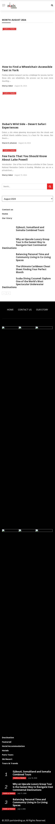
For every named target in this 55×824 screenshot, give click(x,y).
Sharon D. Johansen (9, 143)
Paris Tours (7, 754)
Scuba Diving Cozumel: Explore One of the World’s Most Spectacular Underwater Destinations (26, 283)
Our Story (7, 218)
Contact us (7, 209)
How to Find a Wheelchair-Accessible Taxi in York (27, 68)
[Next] (9, 293)
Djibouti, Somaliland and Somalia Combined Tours (30, 229)
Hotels (5, 750)
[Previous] (4, 293)
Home (5, 213)
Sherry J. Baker (7, 86)
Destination (8, 737)
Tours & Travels (9, 29)
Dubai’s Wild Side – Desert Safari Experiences (24, 125)
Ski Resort (7, 759)
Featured (6, 741)
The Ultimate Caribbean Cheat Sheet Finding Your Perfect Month (33, 269)
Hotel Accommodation (13, 746)
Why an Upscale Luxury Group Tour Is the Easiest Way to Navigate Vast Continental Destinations (25, 243)
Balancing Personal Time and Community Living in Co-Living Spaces (33, 257)
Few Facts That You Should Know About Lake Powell (24, 157)
